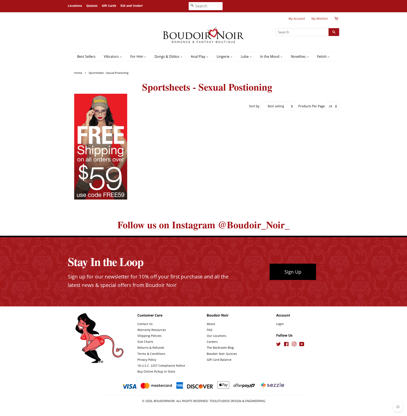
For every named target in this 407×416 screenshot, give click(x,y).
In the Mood (270, 56)
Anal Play (198, 56)
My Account (297, 19)
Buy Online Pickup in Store (156, 371)
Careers (212, 342)
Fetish (322, 56)
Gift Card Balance (219, 360)
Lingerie (223, 56)
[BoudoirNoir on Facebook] (286, 345)
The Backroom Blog (220, 348)
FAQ (209, 330)
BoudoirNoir (164, 401)
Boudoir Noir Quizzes (222, 354)
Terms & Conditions (151, 354)
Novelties (299, 56)
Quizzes (92, 6)
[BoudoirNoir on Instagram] (294, 345)
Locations (75, 6)
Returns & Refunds (150, 348)
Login (280, 324)
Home (78, 73)
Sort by (254, 106)
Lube (245, 56)
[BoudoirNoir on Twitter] (278, 345)
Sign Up (292, 272)
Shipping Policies (149, 336)
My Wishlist (319, 19)
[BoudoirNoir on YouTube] (301, 345)
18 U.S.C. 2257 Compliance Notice (161, 366)
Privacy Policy (146, 360)
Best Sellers (86, 56)
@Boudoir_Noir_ (254, 225)
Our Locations (216, 336)
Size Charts (145, 342)
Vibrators (112, 56)
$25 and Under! (131, 6)
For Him (137, 56)
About (211, 324)
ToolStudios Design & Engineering (237, 401)
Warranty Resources (151, 330)
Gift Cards (109, 6)
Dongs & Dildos (167, 56)
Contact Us (145, 324)
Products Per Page (311, 106)
